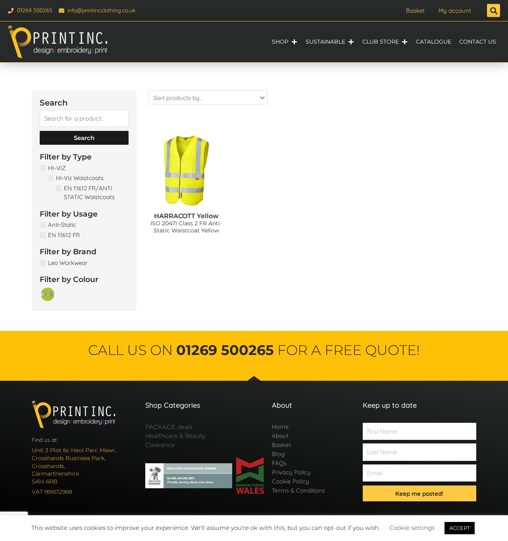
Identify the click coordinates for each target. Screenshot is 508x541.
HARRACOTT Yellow (186, 216)
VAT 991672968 (52, 491)
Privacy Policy (291, 472)
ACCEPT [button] (459, 528)
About (280, 435)
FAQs (279, 463)
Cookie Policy (290, 481)
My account (455, 10)
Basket (415, 10)
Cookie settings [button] (412, 527)
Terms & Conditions (298, 490)
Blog (278, 454)
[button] (493, 10)
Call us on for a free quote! (254, 350)
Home (280, 426)
